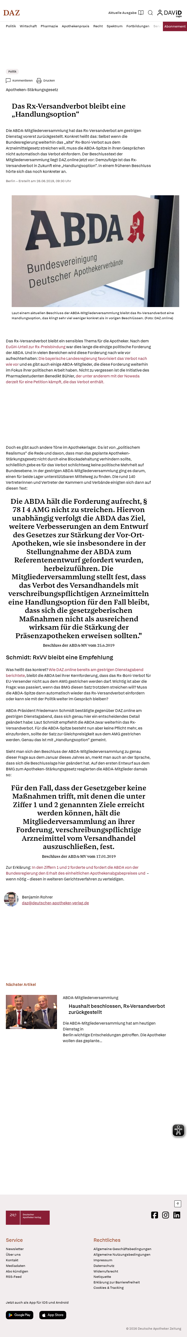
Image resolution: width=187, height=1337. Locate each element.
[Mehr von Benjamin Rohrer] (11, 900)
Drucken (49, 81)
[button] (11, 13)
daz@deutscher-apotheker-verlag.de (55, 902)
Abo (175, 26)
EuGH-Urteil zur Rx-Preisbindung (36, 346)
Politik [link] (12, 72)
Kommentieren (22, 81)
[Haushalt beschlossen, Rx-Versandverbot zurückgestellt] (31, 1019)
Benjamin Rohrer (37, 896)
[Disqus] (92, 1120)
